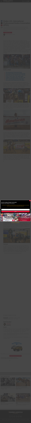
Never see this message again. (15, 222)
